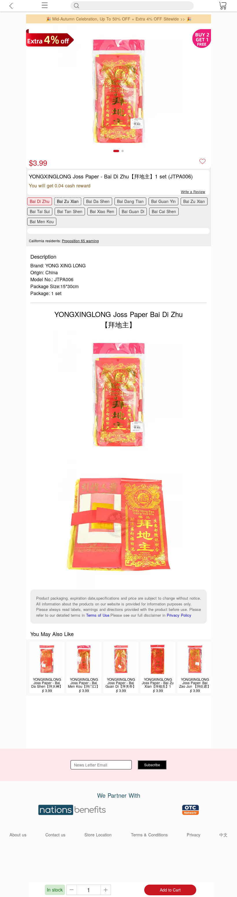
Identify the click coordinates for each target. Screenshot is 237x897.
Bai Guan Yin (163, 201)
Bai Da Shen (98, 201)
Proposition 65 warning (80, 240)
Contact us (55, 834)
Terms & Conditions (149, 834)
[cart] (222, 6)
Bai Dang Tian (130, 201)
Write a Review (193, 191)
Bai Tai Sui (40, 211)
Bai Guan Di (133, 211)
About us (18, 834)
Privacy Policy (179, 615)
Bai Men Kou (42, 221)
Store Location (98, 834)
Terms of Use (97, 615)
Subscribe (152, 764)
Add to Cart (170, 890)
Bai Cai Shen (164, 211)
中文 (223, 834)
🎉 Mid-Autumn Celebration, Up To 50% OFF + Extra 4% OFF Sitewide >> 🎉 (118, 19)
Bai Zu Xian (68, 201)
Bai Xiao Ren (102, 211)
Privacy (193, 834)
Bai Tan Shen (69, 211)
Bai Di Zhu (39, 201)
